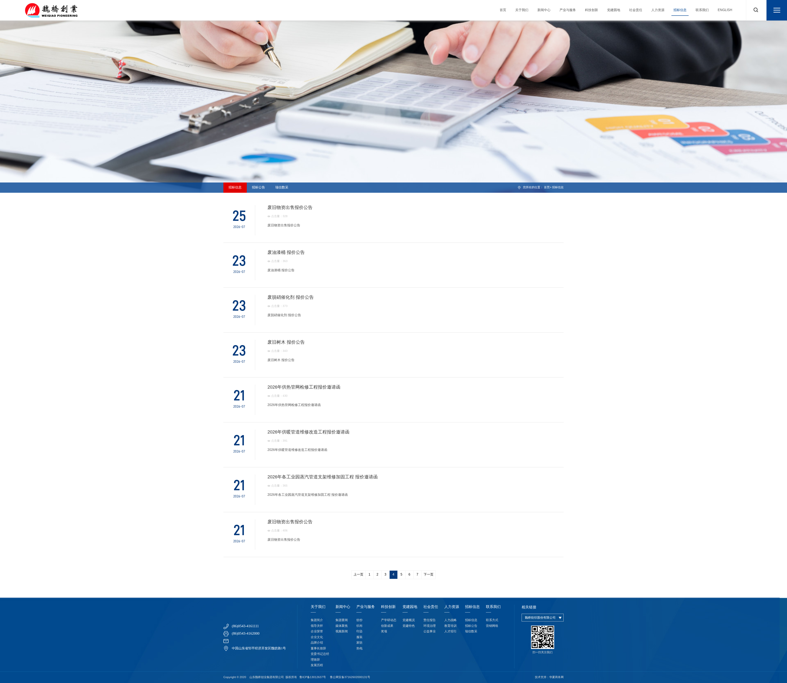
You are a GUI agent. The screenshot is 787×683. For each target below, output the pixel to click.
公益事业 (429, 631)
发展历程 (317, 665)
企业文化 (317, 637)
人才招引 (450, 631)
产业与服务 (568, 10)
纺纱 (359, 620)
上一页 (358, 574)
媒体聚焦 (341, 626)
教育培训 (450, 626)
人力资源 (657, 10)
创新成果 (387, 626)
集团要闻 (341, 620)
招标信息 (680, 10)
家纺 (359, 642)
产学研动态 (388, 620)
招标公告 (258, 187)
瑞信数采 (281, 187)
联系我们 (702, 10)
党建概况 (409, 620)
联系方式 (492, 620)
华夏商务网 (556, 677)
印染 (359, 631)
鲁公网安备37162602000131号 (350, 677)
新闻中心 (543, 10)
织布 (359, 626)
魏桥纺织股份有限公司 (540, 617)
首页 (503, 10)
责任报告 (429, 620)
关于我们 (521, 10)
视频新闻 (341, 631)
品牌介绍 (317, 642)
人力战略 (450, 620)
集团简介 (317, 620)
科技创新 (591, 10)
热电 (359, 648)
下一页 (428, 574)
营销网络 (492, 626)
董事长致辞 (318, 648)
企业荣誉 (317, 631)
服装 (359, 637)
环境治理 (429, 626)
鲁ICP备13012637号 (312, 677)
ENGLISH (725, 10)
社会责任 (635, 10)
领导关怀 (317, 626)
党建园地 (613, 10)
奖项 (384, 631)
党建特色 (409, 626)
